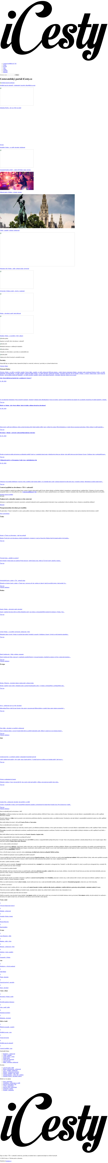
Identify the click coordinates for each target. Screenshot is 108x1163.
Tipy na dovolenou (4, 513)
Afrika (4, 69)
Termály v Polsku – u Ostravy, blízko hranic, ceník (87, 373)
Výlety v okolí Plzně (8, 1085)
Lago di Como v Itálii (8, 1067)
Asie (4, 67)
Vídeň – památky (7, 1055)
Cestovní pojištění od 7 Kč (9, 63)
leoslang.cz (8, 1161)
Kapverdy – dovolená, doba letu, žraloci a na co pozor (62, 375)
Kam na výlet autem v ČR (9, 1084)
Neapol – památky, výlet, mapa (11, 1073)
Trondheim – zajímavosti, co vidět (11, 1083)
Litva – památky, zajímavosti (10, 1070)
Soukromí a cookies (8, 1088)
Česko (4, 65)
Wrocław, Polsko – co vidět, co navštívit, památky (12, 372)
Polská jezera (6, 1058)
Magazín (5, 72)
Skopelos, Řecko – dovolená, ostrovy (12, 1076)
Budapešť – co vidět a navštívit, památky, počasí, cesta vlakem (33, 375)
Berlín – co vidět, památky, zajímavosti (20, 373)
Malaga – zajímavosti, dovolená (11, 1072)
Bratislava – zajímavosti (9, 1053)
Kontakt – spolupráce (8, 1090)
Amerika (5, 70)
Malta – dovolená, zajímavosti (10, 1062)
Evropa (5, 66)
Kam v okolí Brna (7, 1081)
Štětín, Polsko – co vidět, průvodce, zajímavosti (42, 373)
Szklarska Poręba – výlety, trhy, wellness (13, 1074)
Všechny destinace (4, 587)
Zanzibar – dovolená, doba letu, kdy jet (64, 373)
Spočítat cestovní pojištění (6, 494)
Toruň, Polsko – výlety (9, 1056)
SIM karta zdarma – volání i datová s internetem (60, 372)
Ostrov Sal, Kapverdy (8, 1059)
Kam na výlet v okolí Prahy (10, 1087)
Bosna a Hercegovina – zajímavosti (12, 1069)
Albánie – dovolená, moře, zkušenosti (82, 372)
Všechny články (4, 366)
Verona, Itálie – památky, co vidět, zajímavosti (36, 372)
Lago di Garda (6, 1061)
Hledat (17, 74)
